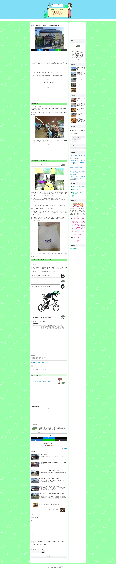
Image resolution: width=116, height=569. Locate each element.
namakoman (40, 425)
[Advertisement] (49, 58)
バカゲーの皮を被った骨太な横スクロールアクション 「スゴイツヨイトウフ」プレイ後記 (79, 229)
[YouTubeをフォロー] (39, 432)
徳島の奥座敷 (45, 81)
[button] (64, 50)
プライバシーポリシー (54, 566)
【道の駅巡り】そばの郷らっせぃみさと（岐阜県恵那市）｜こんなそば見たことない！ (77, 157)
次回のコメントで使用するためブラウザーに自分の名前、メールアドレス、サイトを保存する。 (49, 541)
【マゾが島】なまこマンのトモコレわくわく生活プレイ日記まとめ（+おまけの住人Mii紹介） (79, 233)
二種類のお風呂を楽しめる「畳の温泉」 (49, 82)
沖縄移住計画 (74, 193)
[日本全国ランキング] (61, 381)
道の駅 (40, 75)
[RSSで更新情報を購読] (42, 432)
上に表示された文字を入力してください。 (38, 544)
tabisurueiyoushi (73, 174)
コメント (33, 520)
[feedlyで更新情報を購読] (41, 432)
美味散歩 (73, 195)
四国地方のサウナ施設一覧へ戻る (38, 362)
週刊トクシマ (74, 196)
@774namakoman (73, 248)
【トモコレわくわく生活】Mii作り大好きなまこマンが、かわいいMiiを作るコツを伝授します (78, 220)
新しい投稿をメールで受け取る (37, 549)
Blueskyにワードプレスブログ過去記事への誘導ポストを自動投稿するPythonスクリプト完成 (78, 224)
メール (32, 534)
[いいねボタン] (32, 366)
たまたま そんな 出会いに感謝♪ (78, 186)
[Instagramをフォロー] (38, 432)
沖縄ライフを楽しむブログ (77, 192)
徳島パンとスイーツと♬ (76, 189)
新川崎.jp (73, 190)
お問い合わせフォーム (61, 566)
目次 (48, 79)
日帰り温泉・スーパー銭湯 (35, 406)
